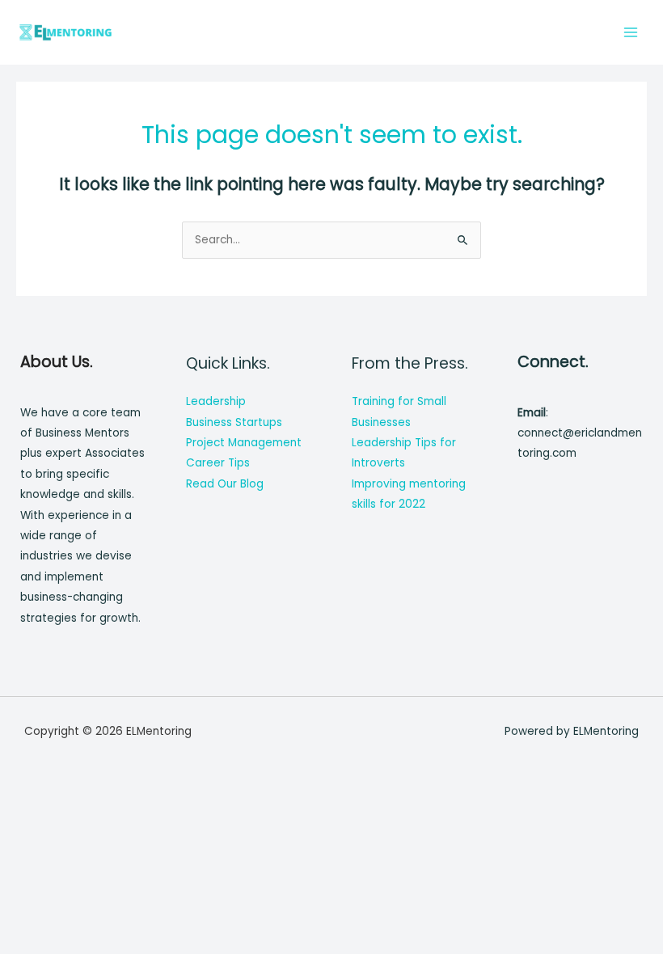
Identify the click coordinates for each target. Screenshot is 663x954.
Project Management (244, 442)
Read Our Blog (225, 484)
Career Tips (218, 463)
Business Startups (234, 422)
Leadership (216, 401)
